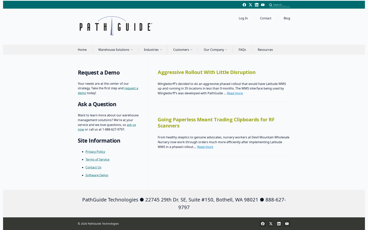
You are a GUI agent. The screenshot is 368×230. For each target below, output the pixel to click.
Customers (181, 50)
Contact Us (93, 167)
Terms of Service (97, 159)
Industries (151, 50)
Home (82, 50)
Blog (287, 18)
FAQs (242, 50)
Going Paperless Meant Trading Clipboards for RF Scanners (216, 122)
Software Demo (96, 175)
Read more (235, 93)
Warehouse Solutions (113, 50)
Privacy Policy (95, 152)
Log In (243, 18)
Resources (265, 50)
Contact (265, 18)
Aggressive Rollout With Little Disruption (206, 72)
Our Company (214, 50)
